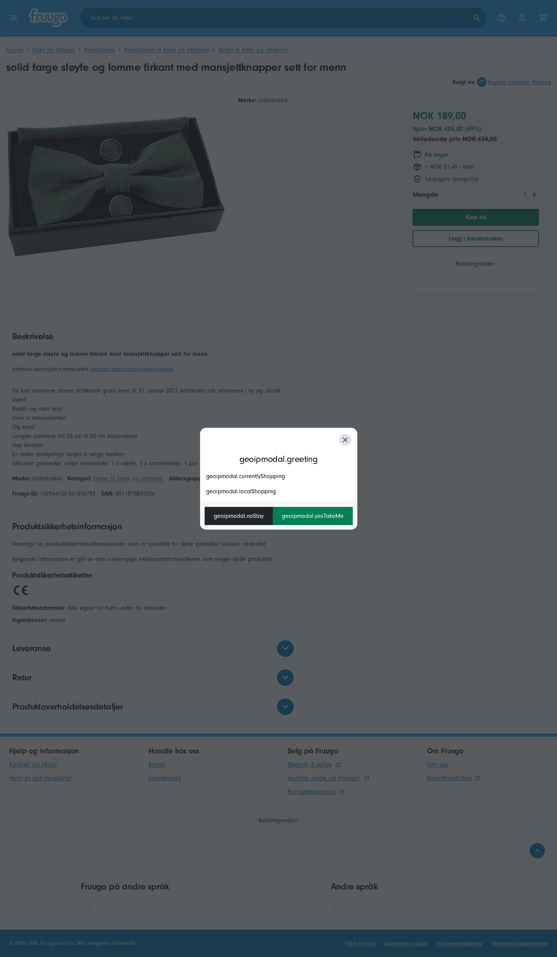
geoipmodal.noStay (239, 516)
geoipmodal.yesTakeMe (313, 516)
